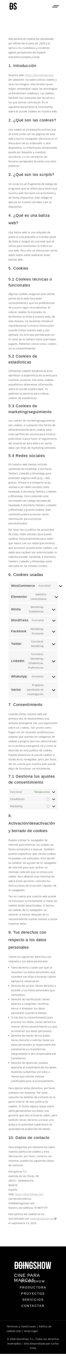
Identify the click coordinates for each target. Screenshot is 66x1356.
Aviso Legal (31, 1331)
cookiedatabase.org (42, 1218)
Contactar (33, 1305)
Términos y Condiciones (21, 1326)
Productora (33, 1287)
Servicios (33, 1299)
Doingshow (33, 1281)
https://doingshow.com (39, 75)
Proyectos (33, 1293)
